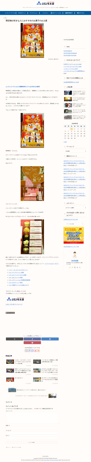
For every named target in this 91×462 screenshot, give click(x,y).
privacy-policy (45, 456)
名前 (8, 425)
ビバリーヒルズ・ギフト (52, 263)
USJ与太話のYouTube (70, 55)
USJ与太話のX (68, 51)
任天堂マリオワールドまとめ (72, 64)
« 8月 (65, 142)
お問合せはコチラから (70, 219)
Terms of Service (54, 460)
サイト (7, 435)
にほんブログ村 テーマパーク (14, 304)
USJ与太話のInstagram (70, 53)
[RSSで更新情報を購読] (38, 350)
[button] (82, 224)
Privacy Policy (46, 460)
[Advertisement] (32, 70)
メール (8, 430)
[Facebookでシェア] (32, 338)
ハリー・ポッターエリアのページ (18, 270)
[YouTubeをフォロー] (35, 350)
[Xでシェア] (14, 338)
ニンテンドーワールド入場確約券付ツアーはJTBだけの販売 (23, 86)
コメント (9, 411)
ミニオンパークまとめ (70, 69)
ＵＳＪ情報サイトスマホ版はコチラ (19, 285)
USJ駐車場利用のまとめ (70, 82)
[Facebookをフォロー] (29, 350)
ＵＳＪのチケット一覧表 (16, 282)
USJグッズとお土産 (10, 312)
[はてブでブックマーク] (50, 338)
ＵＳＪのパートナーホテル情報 (17, 275)
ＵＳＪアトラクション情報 (16, 272)
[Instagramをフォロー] (32, 350)
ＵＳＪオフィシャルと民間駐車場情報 (19, 280)
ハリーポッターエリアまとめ (72, 66)
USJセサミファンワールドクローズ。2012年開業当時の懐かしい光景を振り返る (75, 163)
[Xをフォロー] (26, 350)
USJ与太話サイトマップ (70, 246)
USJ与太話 (74, 260)
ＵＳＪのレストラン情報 (16, 277)
